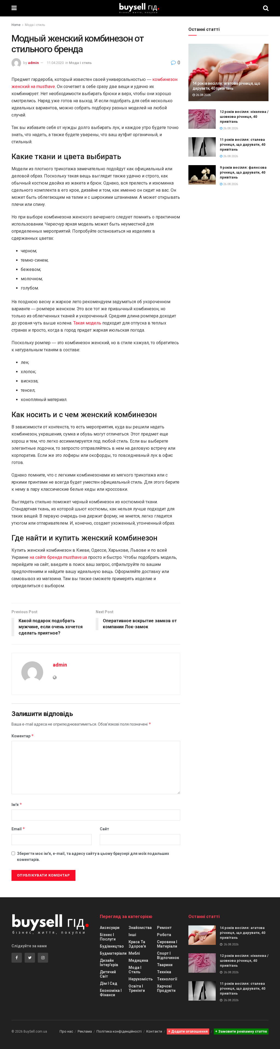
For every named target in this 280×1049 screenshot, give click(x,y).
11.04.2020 (55, 63)
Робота (164, 935)
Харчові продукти (166, 988)
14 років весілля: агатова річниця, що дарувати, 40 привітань (242, 933)
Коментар (22, 735)
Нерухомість (141, 979)
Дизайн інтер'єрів (109, 962)
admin (33, 63)
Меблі (134, 953)
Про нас (66, 1031)
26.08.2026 (203, 95)
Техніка (164, 972)
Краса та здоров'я (137, 944)
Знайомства (140, 927)
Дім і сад (108, 983)
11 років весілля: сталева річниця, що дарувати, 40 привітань (242, 144)
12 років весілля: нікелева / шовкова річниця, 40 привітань (244, 117)
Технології (167, 979)
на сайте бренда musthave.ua (58, 557)
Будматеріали (113, 953)
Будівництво (112, 946)
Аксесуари (109, 927)
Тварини (165, 965)
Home (16, 25)
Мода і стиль (35, 25)
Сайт (104, 829)
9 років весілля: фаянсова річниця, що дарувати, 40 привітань (243, 172)
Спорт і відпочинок (168, 955)
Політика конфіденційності (119, 1031)
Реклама (85, 1031)
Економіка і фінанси (111, 992)
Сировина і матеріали (167, 944)
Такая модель (87, 323)
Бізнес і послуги (108, 937)
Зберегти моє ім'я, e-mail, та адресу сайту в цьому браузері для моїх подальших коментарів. (93, 856)
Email (18, 828)
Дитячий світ (108, 974)
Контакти (154, 1031)
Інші (132, 935)
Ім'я (16, 804)
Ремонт (164, 927)
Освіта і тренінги (137, 988)
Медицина (138, 960)
